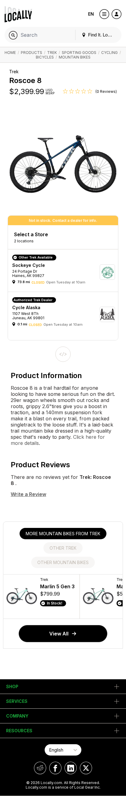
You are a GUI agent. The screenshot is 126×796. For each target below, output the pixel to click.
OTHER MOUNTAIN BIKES (63, 562)
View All (59, 634)
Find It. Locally (102, 34)
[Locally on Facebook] (55, 768)
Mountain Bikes (75, 57)
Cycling (109, 52)
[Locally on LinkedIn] (71, 768)
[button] (65, 271)
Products (31, 52)
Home (10, 52)
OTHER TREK (63, 548)
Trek (52, 52)
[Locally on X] (86, 768)
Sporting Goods (79, 52)
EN (91, 14)
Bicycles (45, 57)
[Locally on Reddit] (40, 768)
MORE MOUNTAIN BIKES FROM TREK (63, 533)
